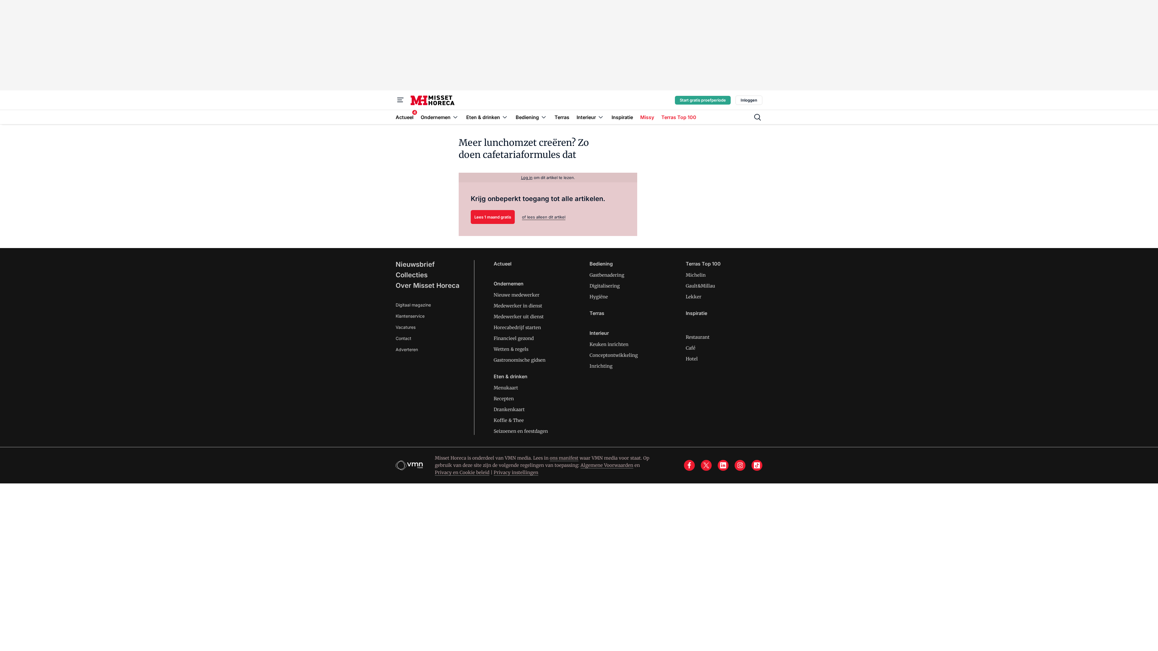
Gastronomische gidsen (520, 360)
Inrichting (601, 366)
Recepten (504, 398)
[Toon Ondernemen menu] (455, 117)
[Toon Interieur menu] (600, 117)
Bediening (601, 264)
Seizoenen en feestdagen (521, 431)
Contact (403, 338)
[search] (757, 117)
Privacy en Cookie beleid (462, 472)
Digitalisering (605, 286)
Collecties (412, 275)
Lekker (693, 297)
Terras (597, 313)
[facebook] (689, 465)
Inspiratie (696, 313)
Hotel (692, 359)
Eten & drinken (510, 376)
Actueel (502, 264)
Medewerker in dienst (518, 306)
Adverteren (407, 349)
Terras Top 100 (703, 264)
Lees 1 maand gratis (492, 217)
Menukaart (506, 388)
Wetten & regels (511, 349)
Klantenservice (410, 316)
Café (690, 348)
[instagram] (740, 465)
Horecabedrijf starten (517, 327)
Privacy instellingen (516, 472)
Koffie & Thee (509, 420)
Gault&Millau (700, 286)
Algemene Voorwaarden (607, 465)
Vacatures (406, 327)
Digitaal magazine (413, 304)
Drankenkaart (509, 409)
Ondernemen (509, 284)
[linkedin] (723, 465)
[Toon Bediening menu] (543, 117)
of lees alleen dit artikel (543, 217)
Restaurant (698, 337)
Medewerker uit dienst (519, 316)
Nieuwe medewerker (516, 295)
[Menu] (400, 100)
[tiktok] (756, 465)
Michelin (696, 275)
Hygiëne (599, 297)
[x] (706, 465)
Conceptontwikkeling (614, 355)
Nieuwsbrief (415, 264)
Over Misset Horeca (428, 285)
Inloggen (749, 100)
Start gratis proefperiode (703, 100)
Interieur (599, 333)
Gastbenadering (607, 275)
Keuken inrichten (609, 344)
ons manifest (564, 458)
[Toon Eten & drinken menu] (504, 117)
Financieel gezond (514, 338)
